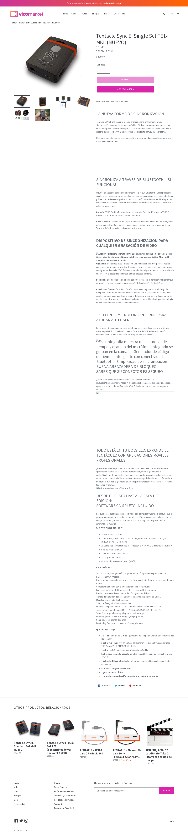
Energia (95, 13)
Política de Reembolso (64, 791)
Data (106, 13)
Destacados (119, 13)
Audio (84, 13)
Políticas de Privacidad (64, 799)
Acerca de (58, 804)
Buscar (57, 783)
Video (74, 13)
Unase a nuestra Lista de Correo (113, 783)
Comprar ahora (125, 89)
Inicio (65, 13)
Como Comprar (61, 787)
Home (8, 22)
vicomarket (24, 830)
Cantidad (101, 64)
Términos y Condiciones (65, 795)
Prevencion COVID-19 (64, 808)
